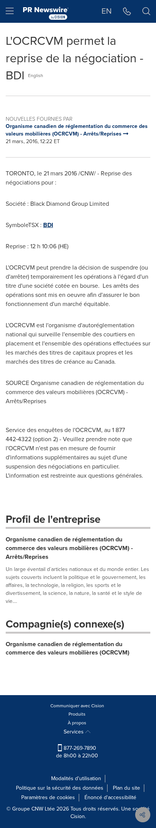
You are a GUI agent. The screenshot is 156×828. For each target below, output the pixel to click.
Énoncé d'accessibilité (110, 797)
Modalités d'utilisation (76, 778)
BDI (48, 225)
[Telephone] (127, 11)
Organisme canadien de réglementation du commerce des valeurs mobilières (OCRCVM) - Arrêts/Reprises (69, 548)
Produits (77, 714)
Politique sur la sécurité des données (59, 788)
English (35, 75)
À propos (77, 722)
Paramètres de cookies (48, 797)
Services (74, 732)
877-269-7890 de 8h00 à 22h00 (77, 752)
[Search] (146, 11)
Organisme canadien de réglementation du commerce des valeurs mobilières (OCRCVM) (67, 648)
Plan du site (126, 788)
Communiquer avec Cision (77, 705)
